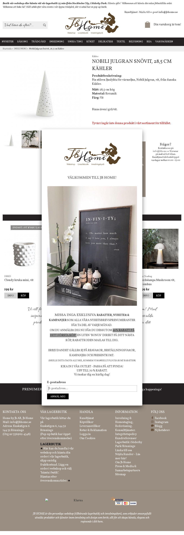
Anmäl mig (57, 396)
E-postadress (56, 382)
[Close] (142, 129)
